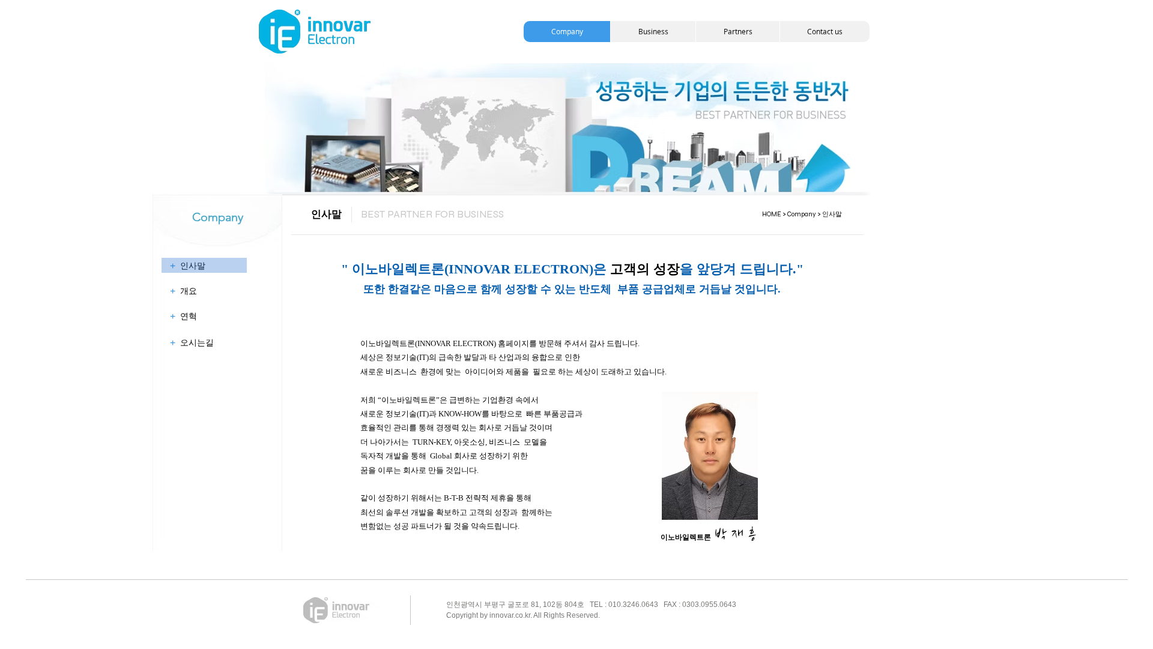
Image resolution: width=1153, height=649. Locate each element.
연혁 (183, 316)
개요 (183, 290)
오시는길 (192, 342)
